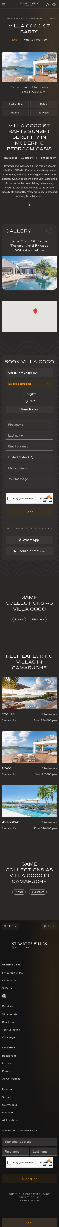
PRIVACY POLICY (30, 1197)
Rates (43, 104)
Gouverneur (9, 1104)
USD (8, 926)
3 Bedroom (37, 619)
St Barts (7, 988)
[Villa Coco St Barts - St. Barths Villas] (29, 3)
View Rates (29, 409)
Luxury (6, 1063)
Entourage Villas (12, 972)
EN (50, 926)
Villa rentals (9, 1014)
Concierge (8, 1037)
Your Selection (11, 1029)
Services (44, 112)
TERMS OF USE (30, 1200)
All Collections (11, 1078)
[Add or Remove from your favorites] (52, 682)
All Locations (10, 1120)
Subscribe (29, 1179)
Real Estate (9, 1022)
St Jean (6, 1097)
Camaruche (36, 18)
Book (15, 39)
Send (30, 512)
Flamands (8, 1112)
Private (19, 619)
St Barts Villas (14, 18)
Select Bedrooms (19, 383)
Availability (15, 104)
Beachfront (9, 1055)
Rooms (15, 112)
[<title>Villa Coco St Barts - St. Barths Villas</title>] (29, 944)
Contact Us (9, 980)
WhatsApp (31, 540)
